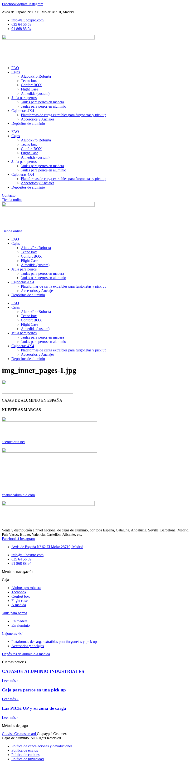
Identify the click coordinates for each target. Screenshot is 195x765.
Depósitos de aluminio (28, 123)
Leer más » (10, 681)
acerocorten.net (13, 442)
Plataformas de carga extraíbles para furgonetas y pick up (63, 115)
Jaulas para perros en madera (42, 102)
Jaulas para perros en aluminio (43, 106)
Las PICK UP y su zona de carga (34, 708)
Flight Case (29, 89)
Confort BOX (31, 85)
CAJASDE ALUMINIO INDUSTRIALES (43, 671)
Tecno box (29, 81)
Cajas (15, 72)
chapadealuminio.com (18, 495)
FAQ (15, 68)
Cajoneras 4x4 (13, 633)
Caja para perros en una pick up (34, 689)
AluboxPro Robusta (36, 76)
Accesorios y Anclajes (37, 119)
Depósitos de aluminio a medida (26, 654)
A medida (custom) (35, 93)
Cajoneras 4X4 (22, 111)
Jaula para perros (24, 98)
